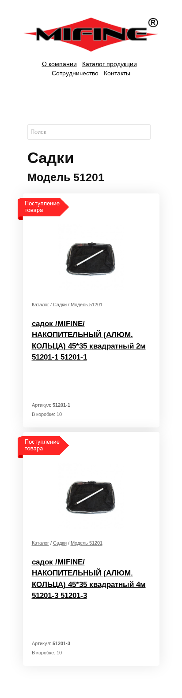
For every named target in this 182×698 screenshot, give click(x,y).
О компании (59, 63)
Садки (60, 304)
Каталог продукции (109, 63)
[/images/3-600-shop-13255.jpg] (91, 256)
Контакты (117, 73)
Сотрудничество (75, 73)
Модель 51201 (86, 304)
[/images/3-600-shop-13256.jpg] (91, 494)
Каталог (40, 304)
